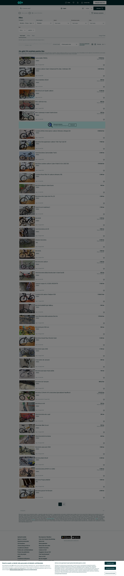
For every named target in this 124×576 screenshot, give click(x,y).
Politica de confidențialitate (30, 569)
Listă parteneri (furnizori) (61, 573)
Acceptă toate (110, 563)
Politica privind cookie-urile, (16, 569)
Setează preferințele (110, 573)
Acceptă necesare (110, 568)
